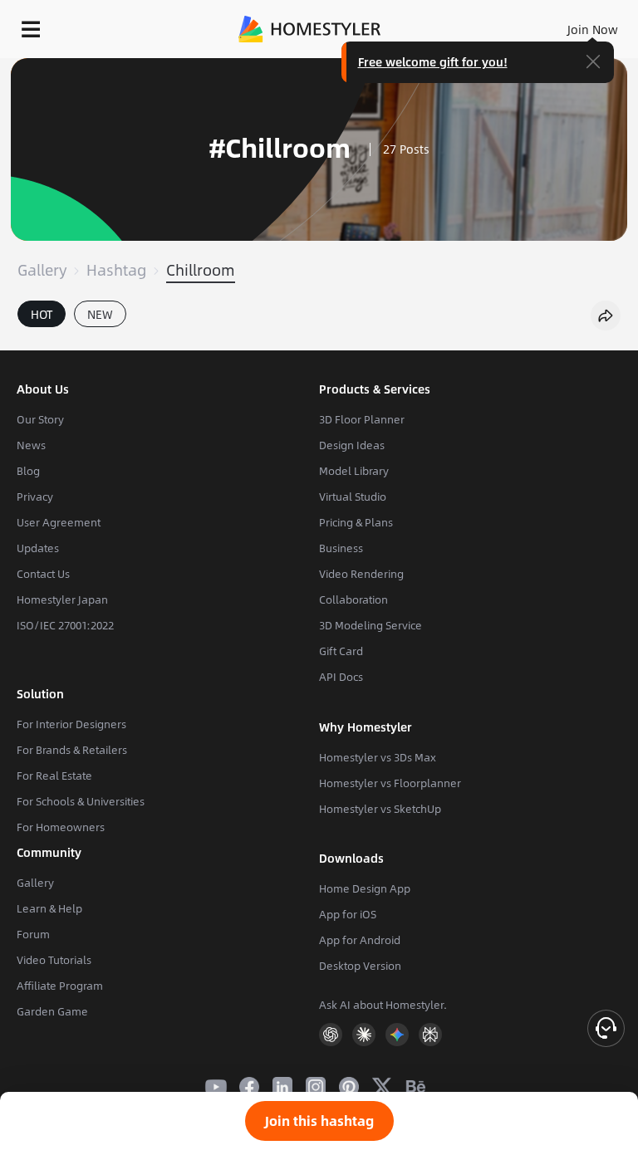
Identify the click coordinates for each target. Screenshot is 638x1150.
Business (341, 548)
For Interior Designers (71, 724)
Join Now (592, 29)
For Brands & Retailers (72, 749)
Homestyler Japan (62, 599)
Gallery (41, 269)
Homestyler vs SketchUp (380, 808)
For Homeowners (61, 827)
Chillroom (200, 269)
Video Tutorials (54, 960)
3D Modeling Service (370, 625)
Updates (38, 548)
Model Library (354, 470)
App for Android (359, 940)
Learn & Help (49, 908)
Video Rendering (361, 573)
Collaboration (353, 599)
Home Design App (364, 888)
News (31, 445)
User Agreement (59, 522)
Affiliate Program (60, 985)
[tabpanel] (319, 342)
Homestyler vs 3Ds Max (377, 757)
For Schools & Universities (81, 801)
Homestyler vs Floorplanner (390, 783)
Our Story (40, 419)
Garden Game (52, 1011)
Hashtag (116, 269)
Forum (33, 934)
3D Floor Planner (362, 419)
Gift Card (341, 651)
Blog (28, 470)
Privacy (35, 496)
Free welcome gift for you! (433, 61)
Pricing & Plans (356, 522)
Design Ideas (352, 445)
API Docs (341, 676)
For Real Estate (54, 775)
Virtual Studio (352, 496)
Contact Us (43, 573)
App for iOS (347, 914)
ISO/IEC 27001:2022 (65, 625)
